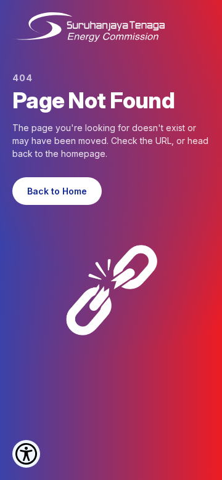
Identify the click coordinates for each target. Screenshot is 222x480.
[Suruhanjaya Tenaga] (88, 27)
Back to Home (57, 191)
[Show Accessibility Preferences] (26, 454)
